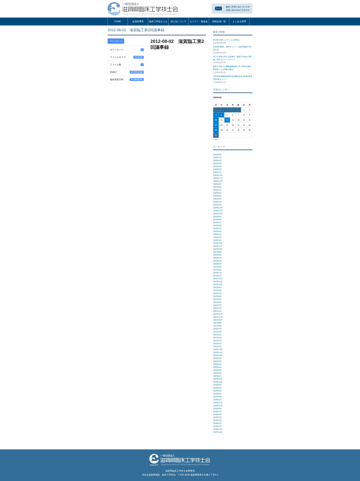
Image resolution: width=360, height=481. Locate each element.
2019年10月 (218, 382)
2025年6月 (217, 193)
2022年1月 (217, 311)
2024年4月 (217, 231)
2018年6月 (217, 414)
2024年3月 (217, 234)
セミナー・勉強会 (199, 21)
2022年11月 (218, 282)
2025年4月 (217, 199)
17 (216, 125)
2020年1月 (217, 376)
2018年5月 (217, 417)
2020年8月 (217, 361)
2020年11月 (218, 352)
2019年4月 (217, 397)
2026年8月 (217, 155)
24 (216, 130)
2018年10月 (218, 406)
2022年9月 (217, 287)
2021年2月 (217, 344)
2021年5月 (217, 335)
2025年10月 (218, 181)
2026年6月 (217, 160)
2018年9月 (217, 408)
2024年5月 (217, 228)
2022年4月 (217, 302)
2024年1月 (217, 240)
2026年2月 (217, 169)
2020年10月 (218, 355)
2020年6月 (217, 364)
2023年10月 (218, 249)
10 (216, 120)
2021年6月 (217, 332)
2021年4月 (217, 338)
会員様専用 (138, 21)
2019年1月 (217, 400)
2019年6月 (217, 391)
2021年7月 (217, 329)
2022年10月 (218, 284)
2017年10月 (218, 432)
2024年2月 (217, 237)
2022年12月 (218, 279)
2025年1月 (217, 205)
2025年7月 (217, 190)
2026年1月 (217, 172)
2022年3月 (217, 305)
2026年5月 (217, 163)
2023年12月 (218, 243)
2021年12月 (218, 314)
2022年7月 (217, 293)
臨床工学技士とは (158, 21)
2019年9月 (217, 385)
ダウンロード (116, 41)
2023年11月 (218, 246)
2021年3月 (217, 341)
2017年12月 (218, 429)
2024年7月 (217, 222)
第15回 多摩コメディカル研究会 (226, 40)
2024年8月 (217, 219)
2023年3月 (217, 270)
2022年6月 (217, 296)
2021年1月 (217, 346)
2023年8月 (217, 255)
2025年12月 (218, 175)
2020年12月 (218, 349)
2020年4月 (217, 370)
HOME (117, 21)
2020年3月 (217, 373)
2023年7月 (217, 258)
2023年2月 (217, 273)
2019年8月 (217, 388)
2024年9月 (217, 217)
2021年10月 (218, 320)
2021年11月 (218, 317)
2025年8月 (217, 187)
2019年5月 (217, 394)
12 (227, 120)
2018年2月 (217, 423)
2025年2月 (217, 202)
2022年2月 (217, 308)
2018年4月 (217, 420)
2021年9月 (217, 323)
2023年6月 (217, 261)
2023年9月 (217, 252)
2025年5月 (217, 196)
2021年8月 (217, 326)
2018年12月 (218, 403)
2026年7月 (217, 157)
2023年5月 (217, 264)
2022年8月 (217, 290)
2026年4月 (217, 166)
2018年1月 (217, 426)
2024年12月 (218, 208)
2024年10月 (218, 214)
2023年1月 (217, 276)
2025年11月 (218, 178)
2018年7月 (217, 411)
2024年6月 (217, 225)
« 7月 (215, 139)
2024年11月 (218, 211)
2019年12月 (218, 379)
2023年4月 (217, 267)
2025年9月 (217, 184)
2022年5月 (217, 299)
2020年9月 (217, 358)
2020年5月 (217, 367)
